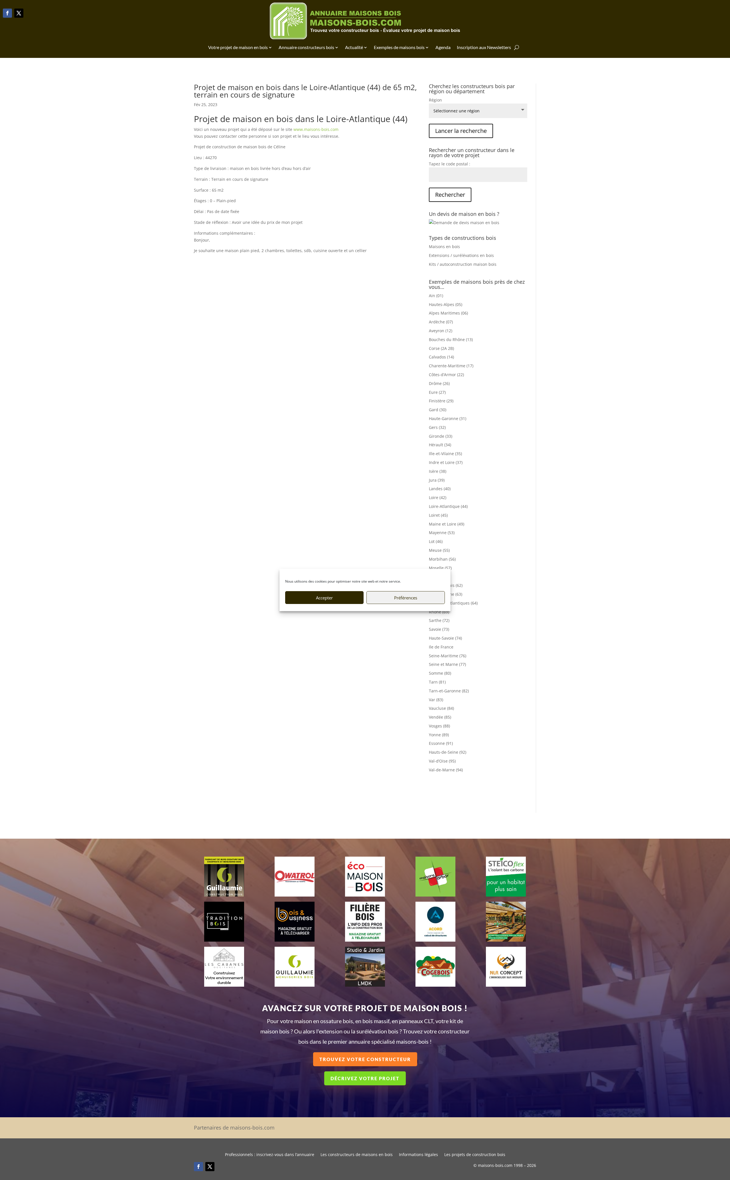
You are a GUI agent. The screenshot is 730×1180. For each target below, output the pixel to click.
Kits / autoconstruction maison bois (462, 264)
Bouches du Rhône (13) (451, 339)
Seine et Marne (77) (447, 664)
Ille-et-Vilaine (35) (445, 453)
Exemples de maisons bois (399, 47)
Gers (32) (437, 427)
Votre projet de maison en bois (238, 47)
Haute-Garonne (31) (447, 418)
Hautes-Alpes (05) (445, 304)
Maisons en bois (444, 246)
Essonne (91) (441, 743)
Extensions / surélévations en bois (461, 255)
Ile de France (441, 647)
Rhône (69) (439, 612)
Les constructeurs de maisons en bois (357, 1155)
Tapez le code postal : (449, 164)
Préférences (405, 598)
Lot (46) (436, 541)
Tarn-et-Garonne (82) (449, 691)
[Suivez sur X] (18, 13)
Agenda (443, 47)
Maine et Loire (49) (446, 524)
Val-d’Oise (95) (442, 761)
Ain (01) (436, 295)
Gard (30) (437, 409)
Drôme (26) (439, 383)
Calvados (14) (441, 357)
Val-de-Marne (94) (446, 770)
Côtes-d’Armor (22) (446, 374)
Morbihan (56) (442, 559)
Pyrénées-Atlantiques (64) (453, 603)
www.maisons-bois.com (315, 129)
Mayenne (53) (442, 532)
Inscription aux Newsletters (484, 47)
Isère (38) (437, 471)
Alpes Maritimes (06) (448, 313)
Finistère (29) (441, 401)
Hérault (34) (440, 444)
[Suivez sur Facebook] (7, 13)
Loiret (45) (438, 515)
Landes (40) (440, 488)
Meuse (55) (439, 550)
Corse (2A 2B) (441, 348)
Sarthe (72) (439, 620)
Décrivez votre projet (365, 1078)
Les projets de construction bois (474, 1155)
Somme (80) (440, 673)
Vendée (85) (440, 717)
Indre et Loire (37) (446, 462)
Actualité (354, 47)
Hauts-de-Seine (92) (447, 752)
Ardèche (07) (441, 322)
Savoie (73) (439, 629)
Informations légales (418, 1155)
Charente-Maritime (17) (451, 365)
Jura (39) (437, 480)
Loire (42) (437, 497)
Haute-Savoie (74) (445, 638)
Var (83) (436, 699)
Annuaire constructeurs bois (306, 47)
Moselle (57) (440, 568)
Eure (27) (437, 392)
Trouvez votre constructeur (365, 1059)
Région (435, 100)
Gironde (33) (440, 436)
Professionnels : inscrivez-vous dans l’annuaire (269, 1155)
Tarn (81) (437, 682)
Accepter (324, 598)
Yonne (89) (439, 734)
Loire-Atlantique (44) (448, 506)
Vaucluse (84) (441, 708)
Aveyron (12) (440, 330)
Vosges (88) (439, 726)
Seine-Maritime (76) (447, 655)
